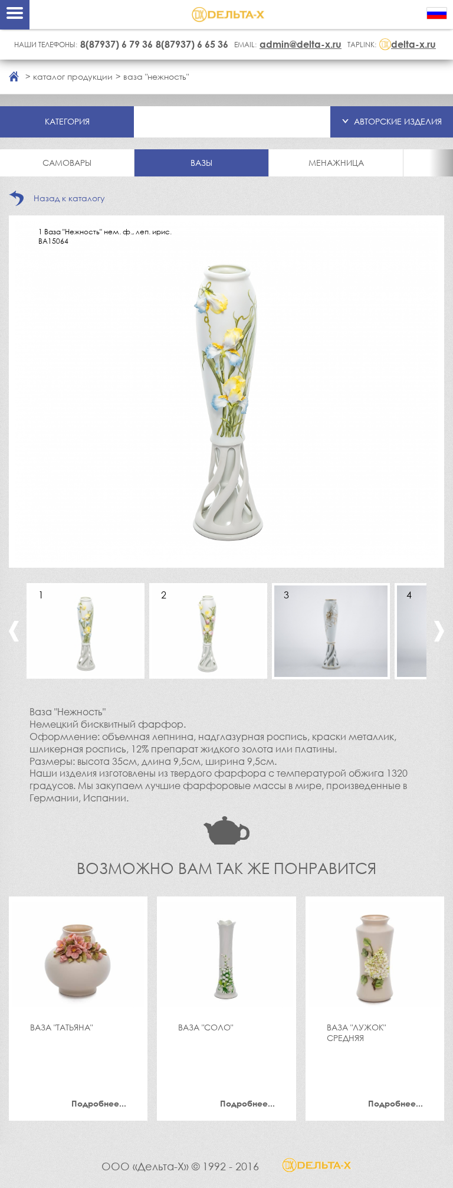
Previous (14, 631)
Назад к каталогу (69, 198)
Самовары (66, 163)
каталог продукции (73, 76)
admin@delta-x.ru (301, 44)
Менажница (336, 163)
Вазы (201, 163)
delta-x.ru (413, 44)
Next (439, 631)
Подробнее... (98, 1103)
